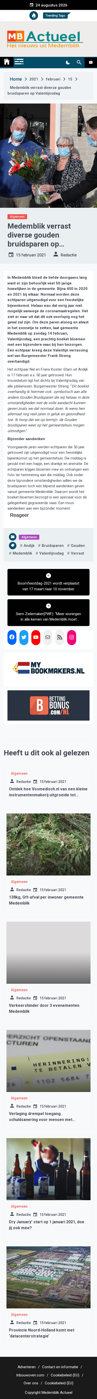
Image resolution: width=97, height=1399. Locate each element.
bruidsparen (53, 545)
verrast (77, 553)
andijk (29, 545)
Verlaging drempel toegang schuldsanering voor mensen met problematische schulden (40, 1119)
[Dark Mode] (67, 63)
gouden (78, 545)
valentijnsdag (51, 553)
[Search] (79, 63)
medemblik (22, 553)
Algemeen (17, 216)
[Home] (6, 62)
